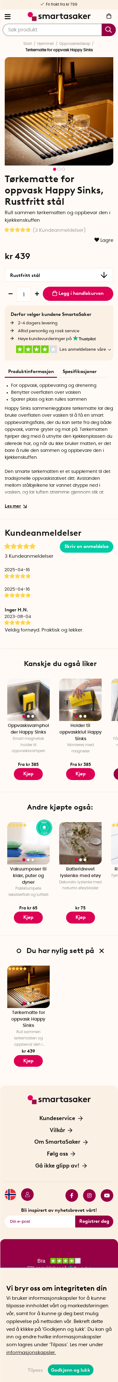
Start (27, 44)
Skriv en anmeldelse (87, 546)
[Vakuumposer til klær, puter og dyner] (28, 843)
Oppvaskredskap (74, 44)
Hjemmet (45, 44)
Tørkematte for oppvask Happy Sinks (28, 1019)
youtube (104, 1195)
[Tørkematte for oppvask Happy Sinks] (28, 987)
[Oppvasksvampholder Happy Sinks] (28, 700)
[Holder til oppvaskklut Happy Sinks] (80, 700)
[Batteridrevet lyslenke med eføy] (80, 843)
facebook (69, 1195)
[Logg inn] (25, 1195)
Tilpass (35, 1370)
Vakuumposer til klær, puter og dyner (28, 875)
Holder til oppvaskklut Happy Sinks (80, 732)
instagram (87, 1195)
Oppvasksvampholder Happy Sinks (28, 729)
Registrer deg (94, 1221)
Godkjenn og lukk (70, 1370)
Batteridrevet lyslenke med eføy (80, 872)
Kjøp (28, 774)
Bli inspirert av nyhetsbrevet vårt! (59, 1210)
